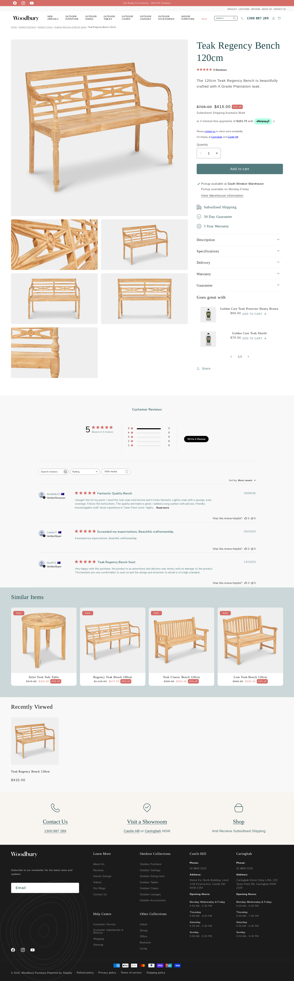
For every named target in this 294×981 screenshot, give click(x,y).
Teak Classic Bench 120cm (181, 677)
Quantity (202, 144)
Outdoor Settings (150, 870)
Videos (97, 882)
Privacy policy (107, 972)
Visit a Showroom (147, 822)
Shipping (98, 938)
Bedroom (145, 942)
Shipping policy (155, 972)
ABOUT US (267, 9)
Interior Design (102, 876)
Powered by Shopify (59, 972)
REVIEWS (255, 9)
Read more (162, 507)
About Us (99, 864)
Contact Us (55, 822)
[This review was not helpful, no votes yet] (252, 518)
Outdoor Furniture (27, 27)
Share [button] (206, 368)
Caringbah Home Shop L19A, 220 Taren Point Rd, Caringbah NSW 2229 (256, 884)
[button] (72, 18)
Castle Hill (233, 137)
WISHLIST (232, 9)
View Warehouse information (222, 195)
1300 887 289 (258, 18)
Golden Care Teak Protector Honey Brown (249, 308)
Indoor (144, 924)
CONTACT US (280, 9)
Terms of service (131, 972)
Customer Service (104, 924)
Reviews (98, 870)
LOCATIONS (244, 9)
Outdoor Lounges (150, 894)
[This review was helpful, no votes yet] (245, 518)
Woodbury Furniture (33, 972)
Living (143, 948)
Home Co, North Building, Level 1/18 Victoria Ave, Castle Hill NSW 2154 (209, 884)
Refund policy (85, 972)
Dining (144, 930)
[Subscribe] (74, 888)
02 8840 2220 (244, 868)
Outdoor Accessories (153, 900)
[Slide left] (231, 356)
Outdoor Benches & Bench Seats (70, 27)
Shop (238, 822)
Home (14, 27)
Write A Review (196, 438)
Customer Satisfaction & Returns (108, 931)
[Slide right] (248, 356)
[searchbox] (50, 472)
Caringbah (216, 137)
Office (143, 936)
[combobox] (85, 472)
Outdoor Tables (149, 882)
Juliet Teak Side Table (44, 677)
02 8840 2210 (198, 868)
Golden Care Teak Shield (249, 333)
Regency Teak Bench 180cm (112, 677)
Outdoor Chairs (45, 27)
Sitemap (98, 944)
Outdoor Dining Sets (152, 876)
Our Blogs (99, 888)
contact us (210, 131)
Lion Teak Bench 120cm (250, 677)
